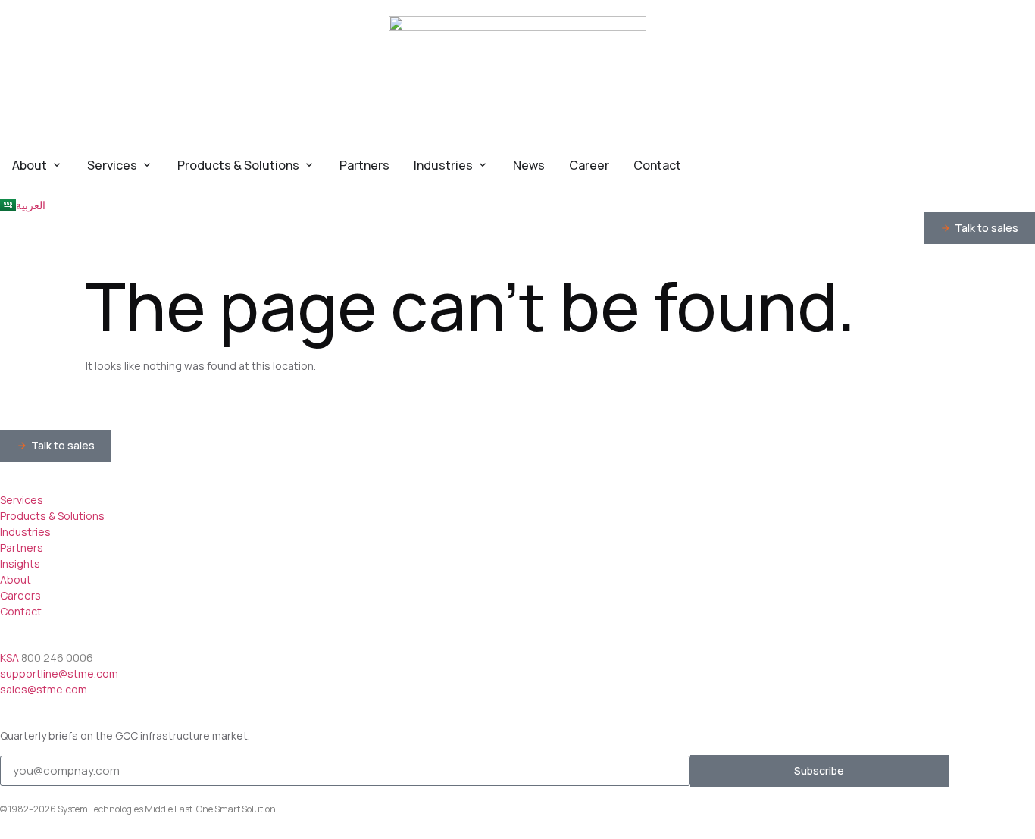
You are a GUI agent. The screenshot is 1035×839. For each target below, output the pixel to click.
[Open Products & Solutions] (309, 165)
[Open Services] (147, 165)
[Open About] (57, 165)
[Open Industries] (483, 165)
